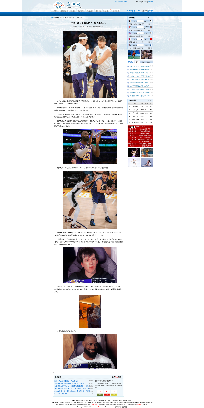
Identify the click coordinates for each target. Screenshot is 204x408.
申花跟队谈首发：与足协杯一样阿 (139, 96)
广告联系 (150, 2)
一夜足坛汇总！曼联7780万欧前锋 (139, 92)
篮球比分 (107, 11)
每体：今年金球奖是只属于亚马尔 (139, 76)
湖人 (82, 17)
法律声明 (144, 11)
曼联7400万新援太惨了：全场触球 (139, 86)
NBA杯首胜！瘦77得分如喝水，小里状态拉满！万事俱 (72, 391)
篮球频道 (72, 11)
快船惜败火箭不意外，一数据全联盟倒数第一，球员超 (72, 386)
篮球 (77, 17)
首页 (55, 11)
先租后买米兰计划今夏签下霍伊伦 (139, 89)
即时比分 (99, 11)
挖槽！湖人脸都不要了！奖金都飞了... (66, 381)
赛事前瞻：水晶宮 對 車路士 (137, 36)
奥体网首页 (66, 17)
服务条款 (138, 2)
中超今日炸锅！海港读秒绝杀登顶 (139, 69)
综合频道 (81, 11)
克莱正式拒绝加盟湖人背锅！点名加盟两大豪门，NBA (72, 388)
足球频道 (64, 11)
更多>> (150, 17)
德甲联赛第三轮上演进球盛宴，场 (139, 66)
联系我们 (150, 11)
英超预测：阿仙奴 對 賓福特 (137, 30)
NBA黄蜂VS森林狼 (60, 393)
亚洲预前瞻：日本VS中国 (136, 42)
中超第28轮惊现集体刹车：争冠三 (139, 73)
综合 (148, 62)
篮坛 (143, 62)
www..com (97, 407)
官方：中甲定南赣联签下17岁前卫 (139, 82)
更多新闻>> (117, 377)
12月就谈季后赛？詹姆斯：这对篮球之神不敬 (69, 383)
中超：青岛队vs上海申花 (136, 48)
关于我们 (144, 2)
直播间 (150, 24)
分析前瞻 (90, 11)
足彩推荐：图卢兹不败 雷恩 (136, 24)
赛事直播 (116, 11)
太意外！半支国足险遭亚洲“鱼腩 (139, 79)
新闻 (73, 17)
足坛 (137, 62)
